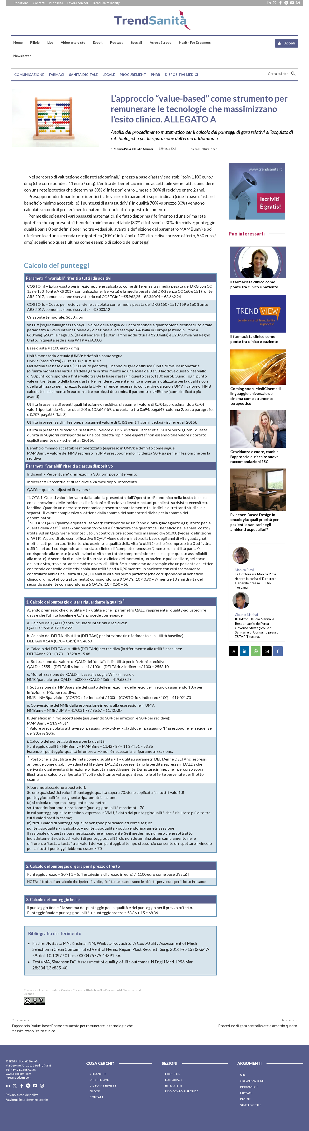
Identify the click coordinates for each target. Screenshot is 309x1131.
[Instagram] (298, 3)
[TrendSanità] (155, 20)
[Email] (267, 651)
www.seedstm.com (18, 1073)
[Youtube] (292, 3)
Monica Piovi (122, 149)
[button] (283, 73)
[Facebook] (280, 3)
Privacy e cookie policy (22, 1095)
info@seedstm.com (18, 1077)
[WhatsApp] (255, 651)
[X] (233, 651)
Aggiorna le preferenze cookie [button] (27, 1100)
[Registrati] (257, 191)
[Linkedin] (269, 3)
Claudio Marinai (142, 149)
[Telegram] (286, 3)
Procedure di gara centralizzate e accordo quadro (257, 1026)
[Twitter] (275, 3)
